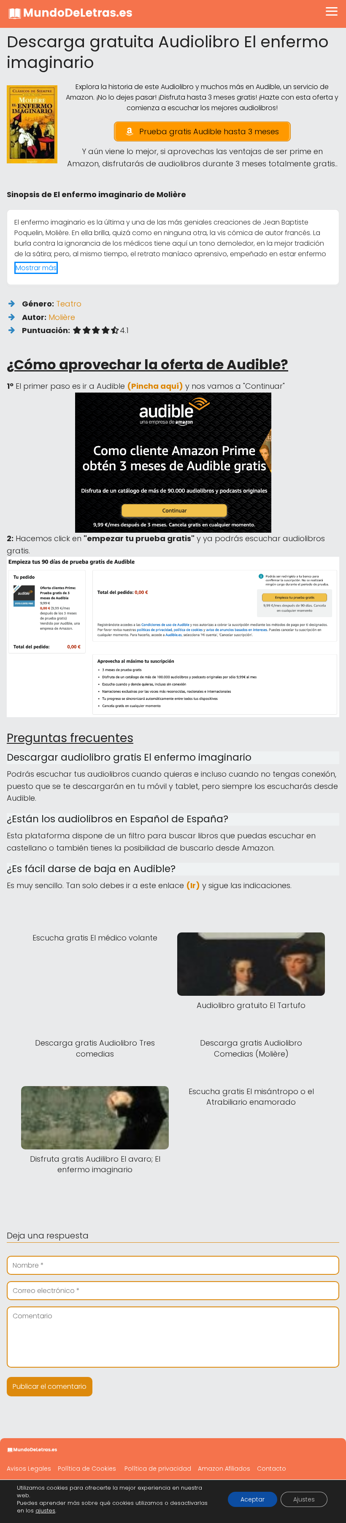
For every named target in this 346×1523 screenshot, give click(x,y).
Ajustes (304, 1499)
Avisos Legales (29, 1468)
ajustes (45, 1511)
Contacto (271, 1468)
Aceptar (253, 1499)
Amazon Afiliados (224, 1468)
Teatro (68, 303)
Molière (62, 317)
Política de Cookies (87, 1468)
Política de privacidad (157, 1468)
